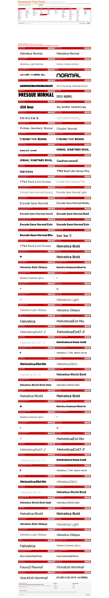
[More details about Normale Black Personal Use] (36, 85)
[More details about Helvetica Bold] (73, 246)
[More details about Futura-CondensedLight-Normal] (73, 556)
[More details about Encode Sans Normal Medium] (73, 203)
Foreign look (35, 8)
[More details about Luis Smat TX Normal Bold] (36, 75)
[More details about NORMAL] (73, 75)
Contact (74, 584)
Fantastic (70, 16)
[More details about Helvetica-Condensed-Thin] (36, 288)
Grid (26, 16)
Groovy (19, 12)
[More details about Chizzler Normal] (73, 128)
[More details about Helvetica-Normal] (73, 53)
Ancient (70, 13)
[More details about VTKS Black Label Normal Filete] (73, 171)
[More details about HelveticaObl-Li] (73, 363)
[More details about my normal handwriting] (73, 107)
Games (70, 18)
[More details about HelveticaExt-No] (73, 321)
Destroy (19, 18)
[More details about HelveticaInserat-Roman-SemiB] (73, 342)
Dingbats (70, 8)
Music (77, 19)
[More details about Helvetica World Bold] (73, 374)
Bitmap (41, 14)
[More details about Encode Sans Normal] (36, 203)
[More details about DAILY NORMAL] (73, 96)
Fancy (19, 8)
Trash (63, 14)
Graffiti (63, 15)
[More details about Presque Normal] (36, 94)
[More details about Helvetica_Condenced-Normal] (73, 64)
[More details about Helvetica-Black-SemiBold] (36, 256)
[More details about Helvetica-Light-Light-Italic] (36, 299)
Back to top (88, 594)
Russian (34, 14)
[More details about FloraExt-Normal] (73, 567)
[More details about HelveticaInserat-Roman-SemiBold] (36, 353)
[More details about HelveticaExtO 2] (36, 331)
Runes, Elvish (71, 14)
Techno (41, 8)
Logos (78, 16)
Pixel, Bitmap (42, 15)
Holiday (85, 8)
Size (80, 23)
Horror (19, 19)
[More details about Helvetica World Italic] (73, 385)
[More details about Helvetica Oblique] (73, 310)
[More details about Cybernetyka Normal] (36, 139)
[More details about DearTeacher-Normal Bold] (73, 577)
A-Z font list (55, 588)
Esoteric (70, 15)
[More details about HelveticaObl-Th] (36, 374)
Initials (48, 13)
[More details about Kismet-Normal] (36, 171)
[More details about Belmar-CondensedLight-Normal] (36, 556)
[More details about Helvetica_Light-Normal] (36, 64)
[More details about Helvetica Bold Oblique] (36, 267)
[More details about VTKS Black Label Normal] (36, 181)
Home (55, 584)
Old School (20, 13)
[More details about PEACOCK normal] (36, 117)
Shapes (70, 19)
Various (27, 17)
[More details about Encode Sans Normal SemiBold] (36, 214)
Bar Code (78, 9)
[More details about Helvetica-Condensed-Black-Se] (73, 267)
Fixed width (56, 12)
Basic (56, 8)
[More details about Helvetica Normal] (36, 53)
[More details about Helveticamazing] (73, 117)
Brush (63, 13)
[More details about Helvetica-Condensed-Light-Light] (73, 278)
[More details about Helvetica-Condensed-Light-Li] (36, 278)
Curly (19, 14)
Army (77, 18)
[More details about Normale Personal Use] (73, 85)
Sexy (77, 17)
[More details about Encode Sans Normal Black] (36, 235)
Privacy (74, 588)
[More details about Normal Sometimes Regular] (73, 149)
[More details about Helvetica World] (36, 395)
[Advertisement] (54, 34)
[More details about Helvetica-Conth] (73, 288)
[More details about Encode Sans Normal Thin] (73, 181)
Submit (88, 23)
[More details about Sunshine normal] (73, 160)
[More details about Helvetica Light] (73, 299)
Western (19, 15)
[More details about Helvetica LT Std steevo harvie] (73, 353)
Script (63, 8)
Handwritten (64, 12)
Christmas (85, 13)
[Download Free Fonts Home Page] (31, 2)
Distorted (19, 17)
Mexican (34, 12)
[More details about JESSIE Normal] (36, 107)
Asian (70, 12)
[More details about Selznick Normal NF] (73, 235)
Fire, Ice (27, 9)
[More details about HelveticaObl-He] (36, 363)
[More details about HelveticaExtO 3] (73, 331)
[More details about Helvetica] (36, 321)
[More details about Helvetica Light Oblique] (36, 310)
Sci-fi (41, 12)
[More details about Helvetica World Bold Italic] (36, 385)
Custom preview (21, 23)
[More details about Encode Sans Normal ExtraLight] (36, 192)
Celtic (48, 12)
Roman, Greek (35, 13)
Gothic (49, 8)
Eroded (19, 16)
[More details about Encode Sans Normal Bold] (73, 214)
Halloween (85, 12)
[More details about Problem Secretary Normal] (36, 128)
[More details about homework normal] (36, 149)
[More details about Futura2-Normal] (36, 567)
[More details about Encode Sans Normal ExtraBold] (36, 224)
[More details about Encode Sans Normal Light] (73, 192)
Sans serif (45, 48)
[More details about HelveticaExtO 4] (36, 342)
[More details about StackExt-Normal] (36, 577)
